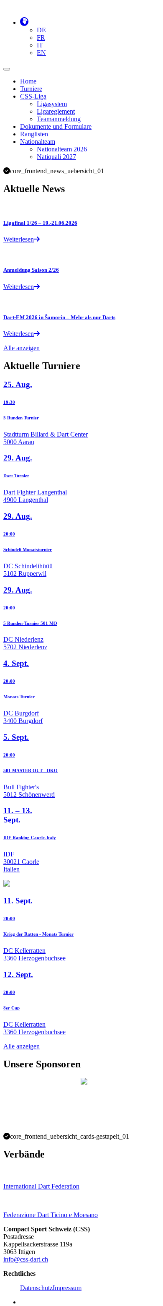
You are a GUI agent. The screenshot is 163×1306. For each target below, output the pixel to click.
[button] (24, 22)
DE (41, 30)
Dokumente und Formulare (56, 126)
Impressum (67, 1287)
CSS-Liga (33, 96)
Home (28, 81)
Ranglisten (34, 134)
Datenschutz (36, 1287)
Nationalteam (37, 141)
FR (41, 37)
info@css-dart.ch (25, 1259)
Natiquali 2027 (56, 156)
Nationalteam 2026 (62, 149)
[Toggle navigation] (6, 69)
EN (41, 52)
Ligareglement (56, 111)
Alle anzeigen (21, 347)
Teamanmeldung (59, 118)
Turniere (31, 88)
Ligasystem (52, 103)
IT (40, 45)
